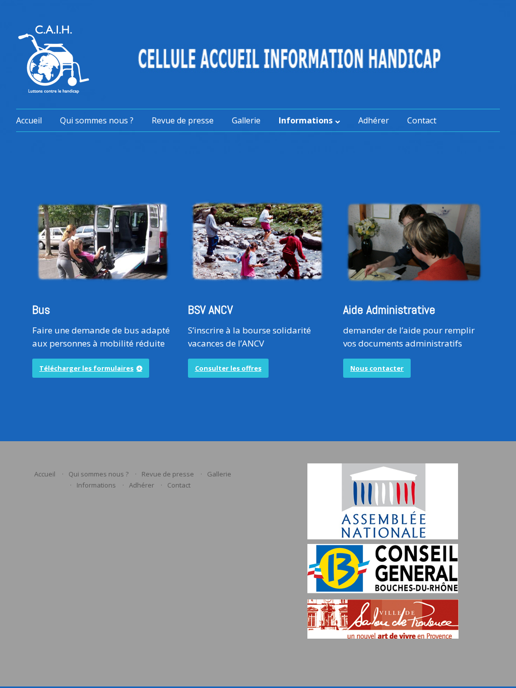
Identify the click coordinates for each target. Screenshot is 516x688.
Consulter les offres (228, 368)
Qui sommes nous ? (97, 120)
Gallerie (246, 120)
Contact (421, 120)
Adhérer (373, 120)
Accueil (29, 120)
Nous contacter (377, 368)
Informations (306, 120)
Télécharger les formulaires (86, 368)
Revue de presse (183, 120)
